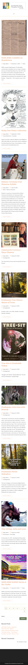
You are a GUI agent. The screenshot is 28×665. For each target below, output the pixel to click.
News (24, 63)
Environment (6, 534)
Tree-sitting (12, 534)
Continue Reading (7, 83)
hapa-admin (6, 63)
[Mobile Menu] (14, 13)
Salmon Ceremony (11, 189)
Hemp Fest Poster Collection (13, 131)
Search (3, 616)
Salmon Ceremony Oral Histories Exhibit (9, 630)
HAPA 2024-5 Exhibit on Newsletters (9, 627)
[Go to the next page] (24, 611)
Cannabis (14, 136)
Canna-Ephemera (7, 136)
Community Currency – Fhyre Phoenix (9, 632)
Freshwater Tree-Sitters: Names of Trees (9, 633)
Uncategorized (6, 257)
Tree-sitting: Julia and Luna (13, 529)
